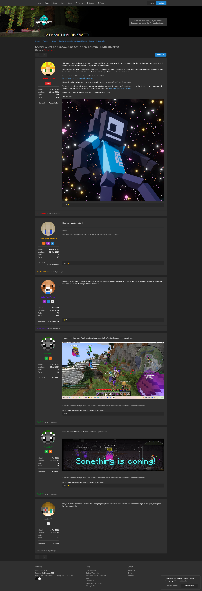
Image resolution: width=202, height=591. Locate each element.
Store (70, 3)
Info (87, 578)
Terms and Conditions (93, 583)
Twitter (130, 573)
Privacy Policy (91, 586)
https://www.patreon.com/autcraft (121, 88)
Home (39, 3)
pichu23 (48, 519)
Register (161, 3)
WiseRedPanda (48, 297)
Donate (91, 3)
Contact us (90, 581)
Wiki (62, 3)
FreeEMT (48, 353)
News (54, 41)
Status (55, 3)
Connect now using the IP (147, 23)
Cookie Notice (91, 570)
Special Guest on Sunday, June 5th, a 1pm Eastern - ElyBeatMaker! (82, 41)
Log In (152, 3)
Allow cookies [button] (189, 586)
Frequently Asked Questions (96, 576)
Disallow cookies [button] (172, 586)
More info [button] (183, 581)
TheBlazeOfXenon (48, 238)
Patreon (80, 3)
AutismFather (49, 50)
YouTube (131, 576)
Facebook (131, 570)
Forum (47, 3)
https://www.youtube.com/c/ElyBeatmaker (77, 78)
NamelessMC (49, 573)
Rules (102, 3)
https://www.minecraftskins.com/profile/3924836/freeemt (83, 410)
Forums (45, 41)
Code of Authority (92, 573)
